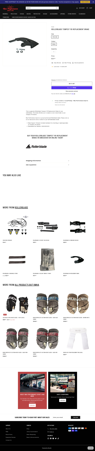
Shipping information (33, 161)
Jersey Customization (32, 431)
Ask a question (31, 165)
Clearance (82, 14)
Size (52, 34)
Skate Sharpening (31, 434)
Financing (6, 17)
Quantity (54, 49)
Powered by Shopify (46, 448)
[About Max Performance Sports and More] (32, 383)
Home (52, 26)
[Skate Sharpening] (62, 383)
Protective (37, 14)
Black (54, 44)
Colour (53, 41)
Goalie (45, 14)
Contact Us (9, 440)
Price (53, 56)
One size (54, 37)
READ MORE (85, 2)
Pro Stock (14, 14)
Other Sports (72, 14)
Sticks (22, 14)
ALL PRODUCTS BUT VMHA (27, 285)
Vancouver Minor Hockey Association (24, 17)
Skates (29, 14)
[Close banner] (93, 2)
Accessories (54, 14)
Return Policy (9, 434)
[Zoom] (25, 44)
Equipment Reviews (11, 437)
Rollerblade (21, 207)
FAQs (7, 431)
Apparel (62, 14)
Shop (28, 428)
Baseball (5, 14)
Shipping (53, 80)
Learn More (32, 405)
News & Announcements (33, 437)
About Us (8, 428)
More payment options (72, 91)
